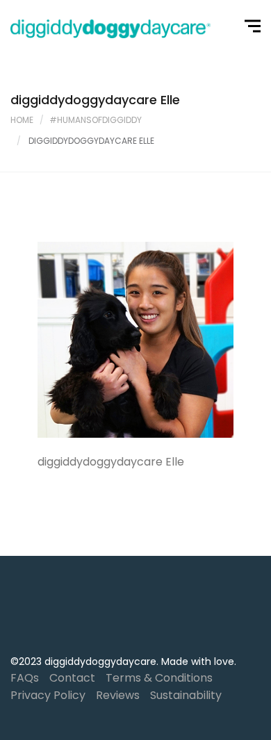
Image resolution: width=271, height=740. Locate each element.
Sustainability (186, 695)
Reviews (118, 695)
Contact (72, 678)
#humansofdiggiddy (95, 120)
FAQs (24, 678)
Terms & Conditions (159, 678)
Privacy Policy (47, 695)
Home (21, 120)
